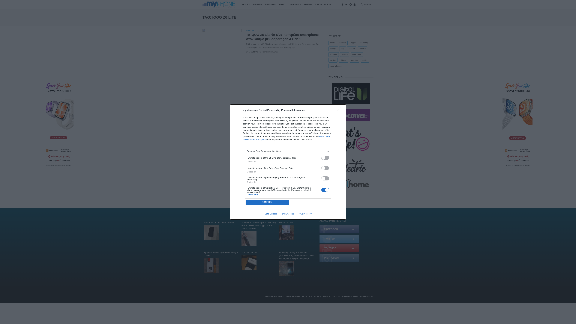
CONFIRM (267, 202)
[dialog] (288, 162)
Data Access (288, 214)
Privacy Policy (305, 214)
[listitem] (288, 151)
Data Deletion (271, 214)
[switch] (325, 158)
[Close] (340, 110)
